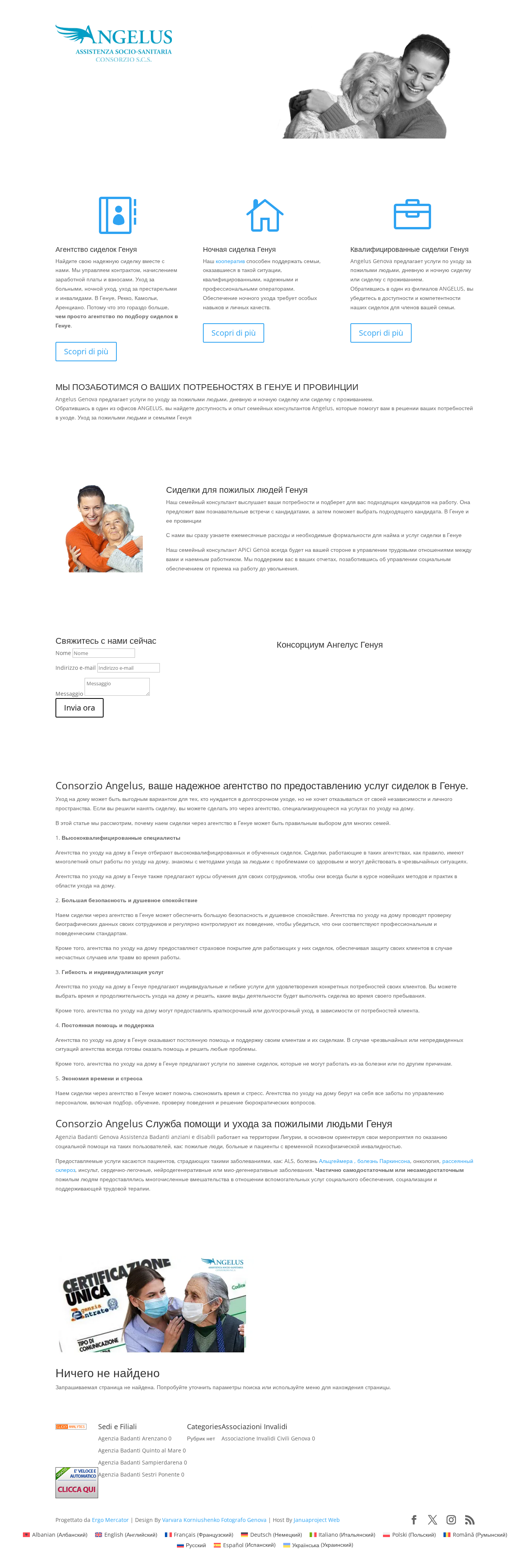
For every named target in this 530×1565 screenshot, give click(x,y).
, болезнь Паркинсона (382, 1161)
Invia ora (79, 707)
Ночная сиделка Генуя (239, 249)
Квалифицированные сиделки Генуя (409, 249)
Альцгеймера (336, 1161)
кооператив (230, 261)
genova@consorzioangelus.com (121, 132)
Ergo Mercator (110, 1519)
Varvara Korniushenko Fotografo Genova (214, 1519)
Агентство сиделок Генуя (96, 249)
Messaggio (69, 693)
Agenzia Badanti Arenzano (132, 1438)
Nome (63, 653)
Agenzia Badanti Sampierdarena (140, 1462)
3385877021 (85, 105)
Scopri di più (86, 351)
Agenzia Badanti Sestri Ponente (139, 1474)
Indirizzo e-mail (75, 667)
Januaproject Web (317, 1519)
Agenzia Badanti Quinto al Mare (139, 1450)
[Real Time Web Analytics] (71, 1427)
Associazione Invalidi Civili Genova (266, 1438)
